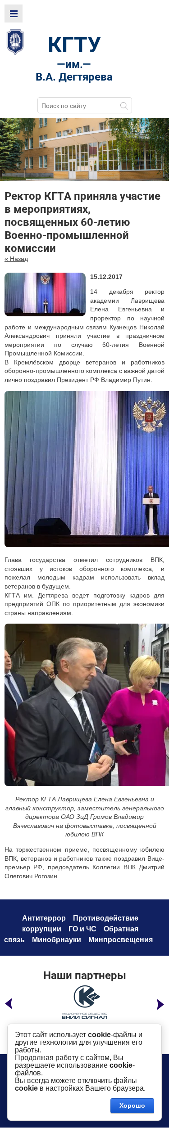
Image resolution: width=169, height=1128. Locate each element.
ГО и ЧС (82, 929)
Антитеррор (44, 918)
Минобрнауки (56, 940)
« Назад (16, 258)
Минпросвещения (120, 940)
